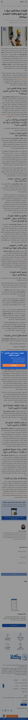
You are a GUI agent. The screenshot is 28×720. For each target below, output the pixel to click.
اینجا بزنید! (14, 365)
